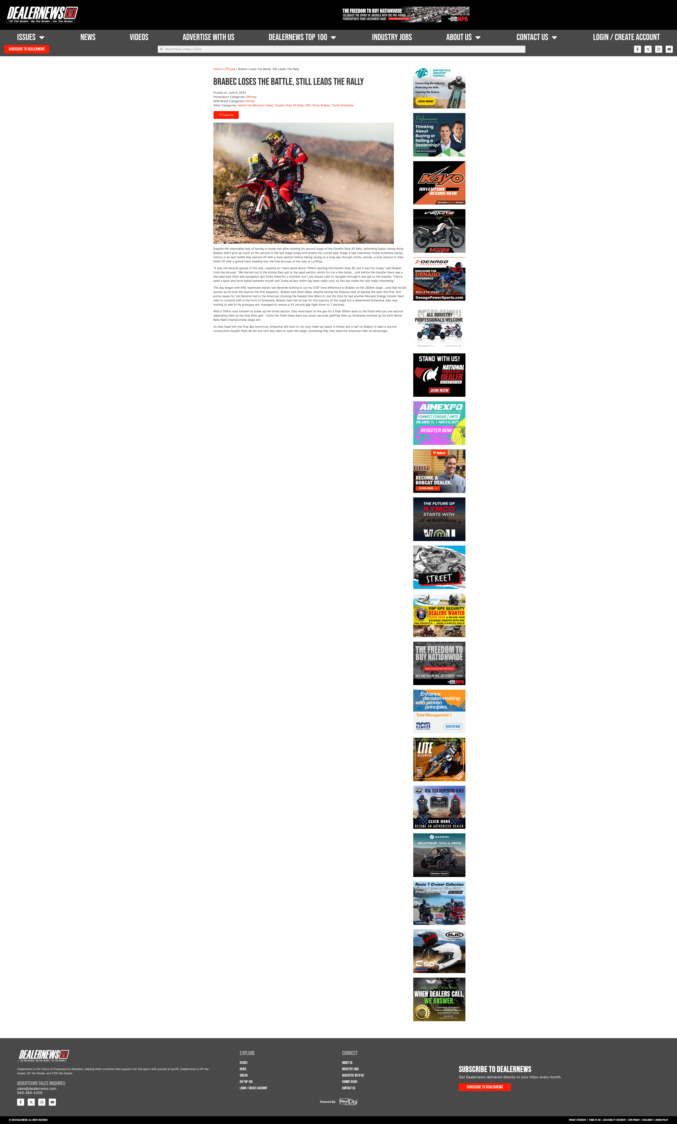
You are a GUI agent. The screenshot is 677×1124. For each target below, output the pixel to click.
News (88, 37)
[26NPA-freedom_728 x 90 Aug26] (405, 21)
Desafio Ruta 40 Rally (289, 105)
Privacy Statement (577, 1120)
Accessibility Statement (614, 1120)
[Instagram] (658, 49)
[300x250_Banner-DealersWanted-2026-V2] (439, 616)
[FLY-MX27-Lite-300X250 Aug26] (439, 760)
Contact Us (532, 37)
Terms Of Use (595, 1120)
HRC (308, 105)
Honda (249, 101)
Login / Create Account (626, 37)
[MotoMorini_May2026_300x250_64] (439, 231)
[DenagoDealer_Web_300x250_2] (439, 279)
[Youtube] (669, 49)
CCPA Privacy (634, 1120)
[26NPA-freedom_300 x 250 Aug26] (439, 664)
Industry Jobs (392, 37)
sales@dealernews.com (36, 1088)
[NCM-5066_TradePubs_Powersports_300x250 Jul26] (439, 712)
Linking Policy (661, 1120)
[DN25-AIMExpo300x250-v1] (439, 808)
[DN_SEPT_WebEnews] (439, 519)
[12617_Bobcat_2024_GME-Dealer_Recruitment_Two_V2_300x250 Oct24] (439, 471)
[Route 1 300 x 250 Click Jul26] (439, 904)
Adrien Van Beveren (251, 105)
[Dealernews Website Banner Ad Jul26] (439, 135)
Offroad (230, 69)
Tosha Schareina (342, 105)
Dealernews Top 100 (298, 37)
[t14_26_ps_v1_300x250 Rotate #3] (439, 568)
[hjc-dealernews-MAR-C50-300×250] (439, 951)
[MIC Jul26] (439, 87)
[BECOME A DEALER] (439, 855)
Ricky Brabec (321, 105)
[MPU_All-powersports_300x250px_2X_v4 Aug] (439, 423)
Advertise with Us (208, 37)
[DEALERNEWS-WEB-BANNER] (439, 183)
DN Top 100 (246, 1082)
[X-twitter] (648, 49)
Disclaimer (647, 1120)
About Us (459, 37)
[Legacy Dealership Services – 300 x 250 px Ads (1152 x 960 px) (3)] (439, 1000)
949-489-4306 (29, 1093)
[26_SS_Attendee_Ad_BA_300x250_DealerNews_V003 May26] (439, 327)
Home (217, 69)
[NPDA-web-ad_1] (439, 375)
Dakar (269, 105)
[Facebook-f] (637, 49)
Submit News (349, 1082)
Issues (26, 37)
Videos (139, 37)
